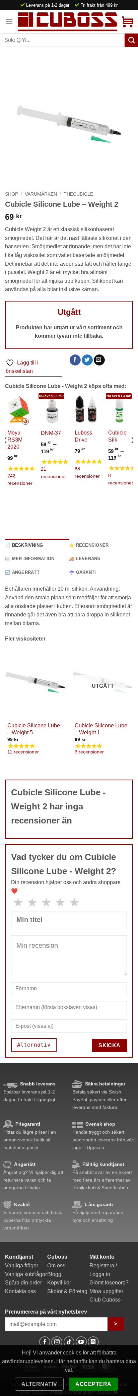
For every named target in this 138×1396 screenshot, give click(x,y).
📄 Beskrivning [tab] (24, 545)
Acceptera (93, 1384)
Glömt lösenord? (109, 1282)
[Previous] (5, 454)
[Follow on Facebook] (44, 1341)
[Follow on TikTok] (69, 1341)
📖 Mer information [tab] (29, 558)
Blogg (54, 1274)
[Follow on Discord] (93, 1341)
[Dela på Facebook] (75, 360)
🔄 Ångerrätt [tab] (22, 572)
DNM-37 (51, 433)
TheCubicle (78, 194)
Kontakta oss (20, 1291)
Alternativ (39, 1384)
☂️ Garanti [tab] (82, 572)
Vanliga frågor (21, 1265)
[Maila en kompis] (99, 360)
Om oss (56, 1265)
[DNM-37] (52, 409)
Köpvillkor (59, 1282)
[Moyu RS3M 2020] (18, 409)
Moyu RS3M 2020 (14, 439)
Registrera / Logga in (103, 1270)
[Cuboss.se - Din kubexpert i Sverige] (67, 21)
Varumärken (41, 194)
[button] (9, 21)
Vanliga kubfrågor (26, 1274)
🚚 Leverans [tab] (84, 558)
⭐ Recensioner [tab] (89, 545)
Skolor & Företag (67, 1291)
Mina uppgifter (106, 1291)
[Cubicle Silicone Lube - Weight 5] (35, 682)
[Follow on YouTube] (81, 1341)
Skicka (109, 1045)
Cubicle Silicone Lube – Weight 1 (101, 728)
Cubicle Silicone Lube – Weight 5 (33, 728)
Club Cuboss (105, 1300)
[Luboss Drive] (85, 409)
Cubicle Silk (117, 436)
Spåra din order (23, 1282)
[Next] (133, 454)
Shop (11, 194)
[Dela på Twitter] (87, 360)
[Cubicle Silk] (119, 409)
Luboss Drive (83, 436)
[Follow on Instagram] (56, 1341)
